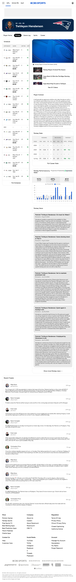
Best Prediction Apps (9, 528)
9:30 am (16, 120)
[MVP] (58, 564)
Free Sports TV (7, 523)
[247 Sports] (10, 565)
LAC (9, 132)
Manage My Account (58, 541)
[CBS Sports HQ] (34, 561)
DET (9, 120)
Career (43, 35)
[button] (3, 3)
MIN (9, 147)
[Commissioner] (48, 564)
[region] (53, 51)
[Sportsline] (24, 565)
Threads (29, 553)
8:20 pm (16, 51)
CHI (9, 97)
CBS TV (29, 528)
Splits (35, 35)
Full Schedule (16, 183)
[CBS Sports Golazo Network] (53, 561)
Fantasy (17, 35)
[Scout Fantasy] (67, 565)
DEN (9, 170)
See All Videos (53, 87)
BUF (9, 73)
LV (9, 81)
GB (9, 112)
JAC (9, 66)
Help (3, 541)
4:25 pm (16, 105)
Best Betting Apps (8, 526)
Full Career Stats (52, 163)
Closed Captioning (57, 526)
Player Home (7, 35)
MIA (9, 104)
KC (9, 155)
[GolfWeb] (38, 569)
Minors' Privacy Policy (58, 523)
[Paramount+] (36, 564)
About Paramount (33, 523)
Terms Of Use (56, 518)
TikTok (29, 543)
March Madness (7, 531)
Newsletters (55, 543)
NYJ (9, 89)
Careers (29, 521)
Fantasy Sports (7, 521)
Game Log (26, 35)
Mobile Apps (6, 533)
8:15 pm (16, 97)
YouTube (30, 541)
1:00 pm (16, 58)
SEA (9, 50)
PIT (9, 58)
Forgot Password (57, 548)
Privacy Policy (56, 521)
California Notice (57, 529)
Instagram (30, 546)
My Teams (54, 546)
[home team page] (7, 50)
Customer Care (7, 543)
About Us (30, 518)
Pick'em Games (7, 518)
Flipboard (30, 556)
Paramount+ (31, 526)
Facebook (30, 548)
